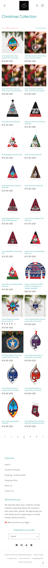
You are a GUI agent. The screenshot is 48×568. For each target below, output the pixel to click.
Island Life (13, 555)
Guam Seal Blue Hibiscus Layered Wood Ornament (10, 389)
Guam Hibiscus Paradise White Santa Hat (12, 285)
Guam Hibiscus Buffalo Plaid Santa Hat (34, 219)
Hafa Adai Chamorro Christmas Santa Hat (35, 123)
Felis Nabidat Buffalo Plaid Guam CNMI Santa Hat (10, 219)
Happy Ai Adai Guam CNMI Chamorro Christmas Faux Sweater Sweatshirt (34, 286)
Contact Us (9, 491)
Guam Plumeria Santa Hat (33, 155)
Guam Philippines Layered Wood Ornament (10, 320)
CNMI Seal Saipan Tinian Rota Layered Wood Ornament (11, 356)
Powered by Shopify (25, 555)
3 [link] (24, 436)
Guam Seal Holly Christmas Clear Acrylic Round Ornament (12, 90)
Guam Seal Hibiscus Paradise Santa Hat (11, 186)
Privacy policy (12, 558)
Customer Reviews (12, 470)
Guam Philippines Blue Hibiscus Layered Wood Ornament (35, 320)
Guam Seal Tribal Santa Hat (11, 122)
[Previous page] (5, 436)
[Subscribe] (37, 536)
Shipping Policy (11, 480)
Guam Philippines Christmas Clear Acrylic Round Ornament (35, 90)
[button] (4, 5)
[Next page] (42, 436)
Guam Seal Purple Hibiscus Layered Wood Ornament (33, 356)
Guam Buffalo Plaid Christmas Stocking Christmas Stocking (34, 422)
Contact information (25, 562)
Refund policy (38, 555)
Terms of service (24, 558)
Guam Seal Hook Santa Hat (34, 185)
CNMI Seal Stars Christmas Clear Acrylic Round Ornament (35, 57)
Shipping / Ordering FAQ (15, 475)
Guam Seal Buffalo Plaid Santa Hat (12, 252)
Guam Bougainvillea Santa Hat (12, 155)
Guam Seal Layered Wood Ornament (10, 422)
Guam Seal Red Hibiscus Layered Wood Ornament (33, 389)
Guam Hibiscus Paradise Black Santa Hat (35, 252)
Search (7, 464)
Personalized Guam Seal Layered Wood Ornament (10, 57)
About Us (8, 485)
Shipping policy (38, 558)
